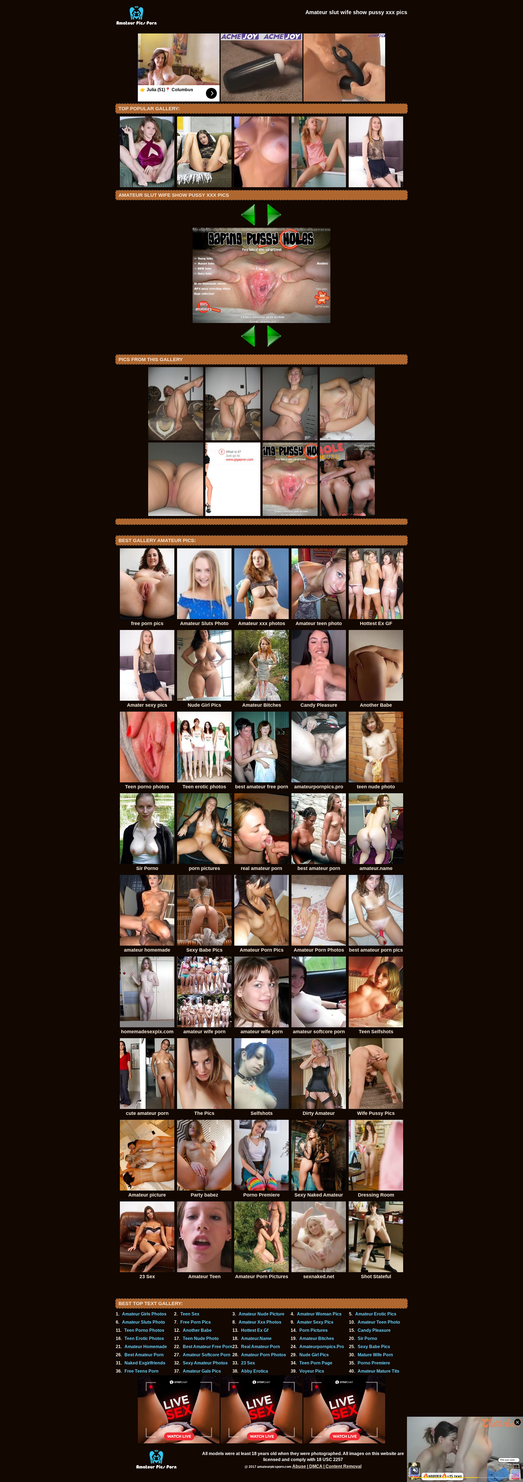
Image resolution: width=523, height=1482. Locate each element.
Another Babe (197, 1330)
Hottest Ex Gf (254, 1330)
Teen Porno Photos (144, 1330)
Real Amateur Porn (260, 1346)
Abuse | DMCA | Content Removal (326, 1466)
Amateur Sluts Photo (143, 1322)
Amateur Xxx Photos (260, 1322)
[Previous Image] (248, 226)
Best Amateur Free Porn (207, 1346)
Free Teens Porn (141, 1371)
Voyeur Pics (311, 1371)
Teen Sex (189, 1314)
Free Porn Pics (195, 1322)
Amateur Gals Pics (202, 1371)
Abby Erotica (254, 1371)
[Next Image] (275, 226)
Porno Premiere (374, 1363)
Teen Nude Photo (201, 1338)
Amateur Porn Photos (263, 1354)
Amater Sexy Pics (315, 1322)
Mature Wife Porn (375, 1354)
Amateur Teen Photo (379, 1322)
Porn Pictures (313, 1330)
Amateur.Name (256, 1338)
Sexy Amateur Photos (205, 1363)
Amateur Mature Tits (378, 1371)
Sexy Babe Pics (374, 1346)
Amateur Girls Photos (144, 1314)
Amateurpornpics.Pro (321, 1346)
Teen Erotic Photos (144, 1338)
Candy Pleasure (374, 1330)
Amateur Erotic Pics (375, 1314)
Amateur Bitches (316, 1338)
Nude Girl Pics (314, 1354)
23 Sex (248, 1363)
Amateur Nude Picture (261, 1314)
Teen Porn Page (315, 1363)
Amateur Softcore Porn (206, 1354)
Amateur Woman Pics (319, 1314)
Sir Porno (367, 1338)
